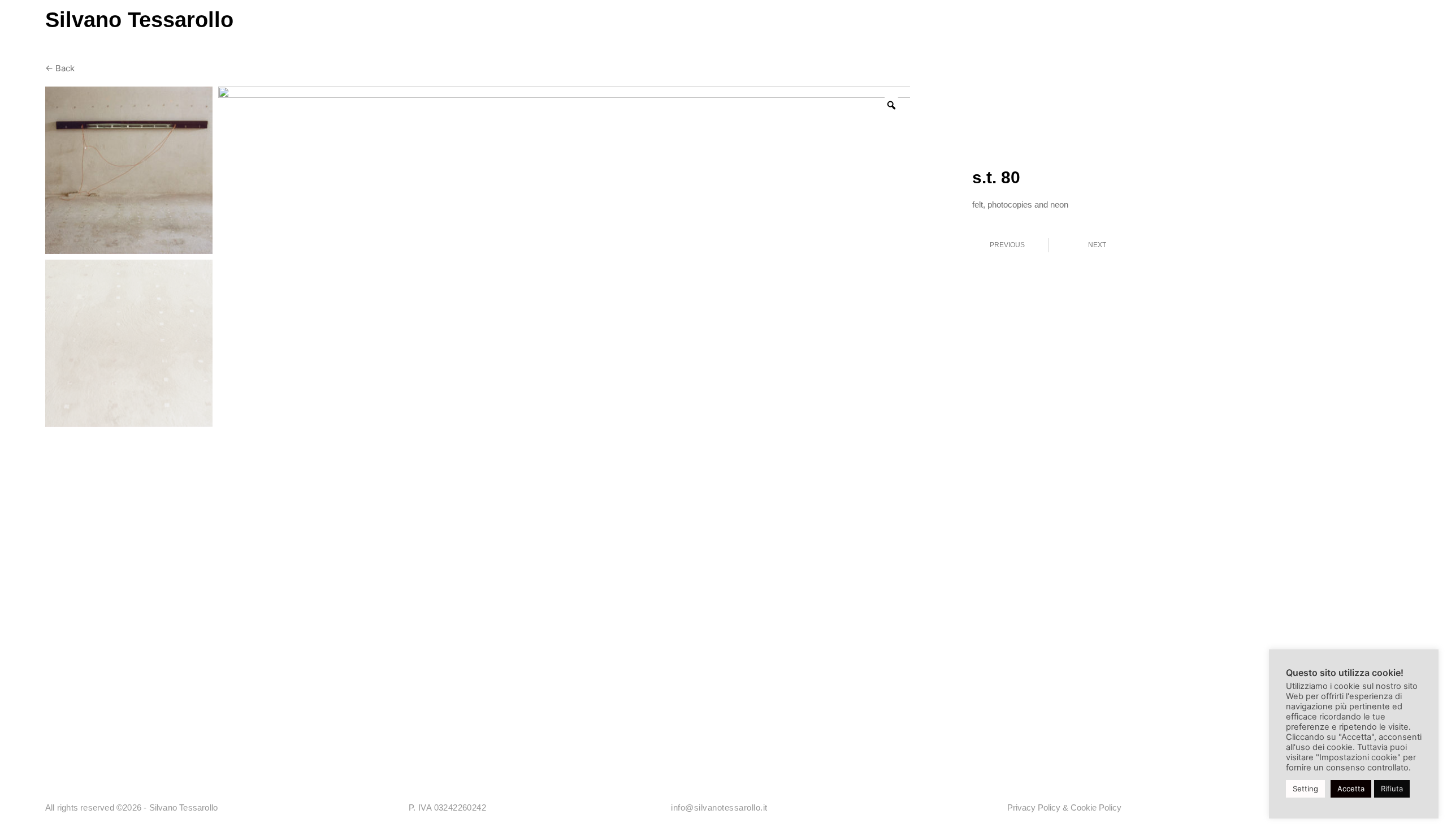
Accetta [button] (1350, 788)
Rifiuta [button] (1392, 788)
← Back (60, 68)
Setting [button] (1305, 788)
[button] (1349, 31)
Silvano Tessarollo (139, 20)
